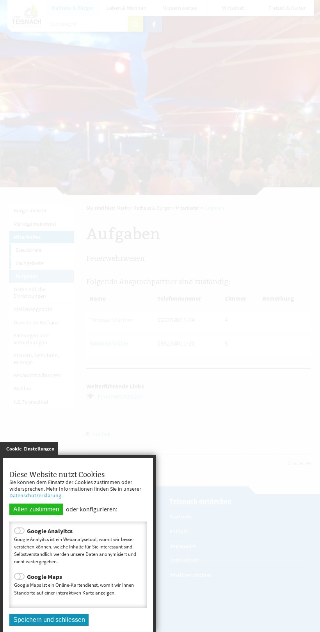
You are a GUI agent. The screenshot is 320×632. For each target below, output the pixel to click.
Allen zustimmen (36, 509)
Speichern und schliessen (49, 619)
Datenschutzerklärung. (35, 495)
